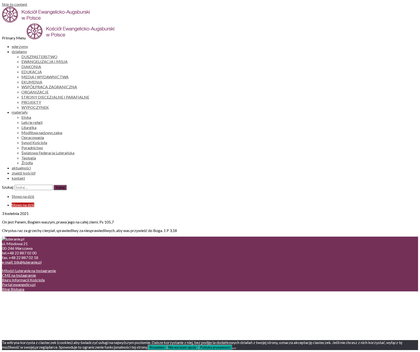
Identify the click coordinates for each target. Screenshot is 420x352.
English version (24, 307)
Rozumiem (157, 347)
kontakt (18, 178)
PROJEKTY (31, 102)
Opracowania (32, 137)
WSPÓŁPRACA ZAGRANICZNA (49, 86)
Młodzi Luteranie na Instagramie (29, 270)
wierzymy (20, 46)
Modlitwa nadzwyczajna (41, 132)
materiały (20, 112)
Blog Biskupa (13, 289)
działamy (19, 51)
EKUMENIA (31, 82)
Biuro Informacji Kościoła (23, 280)
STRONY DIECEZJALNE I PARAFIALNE (55, 97)
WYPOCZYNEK (35, 107)
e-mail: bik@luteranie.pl (22, 262)
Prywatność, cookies (29, 302)
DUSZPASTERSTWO (39, 56)
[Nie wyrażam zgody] (234, 348)
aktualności (21, 168)
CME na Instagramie (19, 275)
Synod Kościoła (34, 142)
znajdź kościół (23, 173)
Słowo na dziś (23, 196)
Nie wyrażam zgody (182, 347)
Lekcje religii (32, 122)
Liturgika (28, 127)
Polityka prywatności (215, 347)
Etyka (26, 117)
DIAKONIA (31, 66)
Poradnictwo (32, 147)
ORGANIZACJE (35, 92)
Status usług (22, 311)
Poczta (18, 297)
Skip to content (14, 4)
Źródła (27, 162)
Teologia (28, 158)
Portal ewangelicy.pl (18, 284)
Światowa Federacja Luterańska (47, 152)
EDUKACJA (31, 71)
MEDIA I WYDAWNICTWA (45, 76)
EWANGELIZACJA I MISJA (44, 61)
